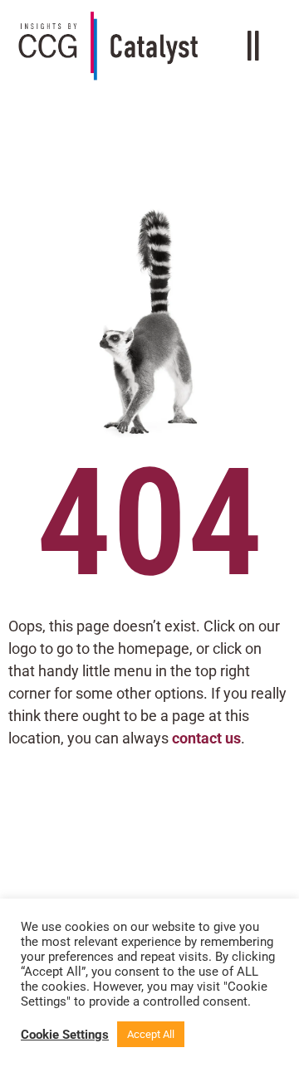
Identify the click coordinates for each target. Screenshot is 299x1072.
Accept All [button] (150, 1034)
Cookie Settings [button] (65, 1034)
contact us (206, 738)
